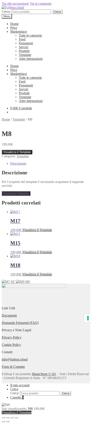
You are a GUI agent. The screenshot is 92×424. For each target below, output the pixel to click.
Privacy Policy (11, 337)
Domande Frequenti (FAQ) (20, 323)
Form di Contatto (13, 366)
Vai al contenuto (41, 3)
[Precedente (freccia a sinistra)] (3, 421)
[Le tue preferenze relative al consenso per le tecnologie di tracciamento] (88, 318)
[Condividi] (12, 417)
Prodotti (24, 51)
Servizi (23, 47)
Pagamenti (26, 43)
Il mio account (20, 385)
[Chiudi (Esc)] (16, 417)
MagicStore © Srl (44, 374)
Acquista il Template (16, 193)
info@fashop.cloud (15, 359)
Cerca (57, 11)
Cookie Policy (11, 345)
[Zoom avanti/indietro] (3, 417)
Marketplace (18, 31)
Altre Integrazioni (31, 58)
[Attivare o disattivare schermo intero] (7, 417)
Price (13, 27)
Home (14, 24)
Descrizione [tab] (18, 163)
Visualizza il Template (17, 152)
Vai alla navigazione (15, 3)
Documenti (9, 315)
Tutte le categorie (30, 35)
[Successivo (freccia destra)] (7, 421)
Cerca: (6, 11)
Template (25, 55)
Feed (22, 39)
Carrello (17, 397)
